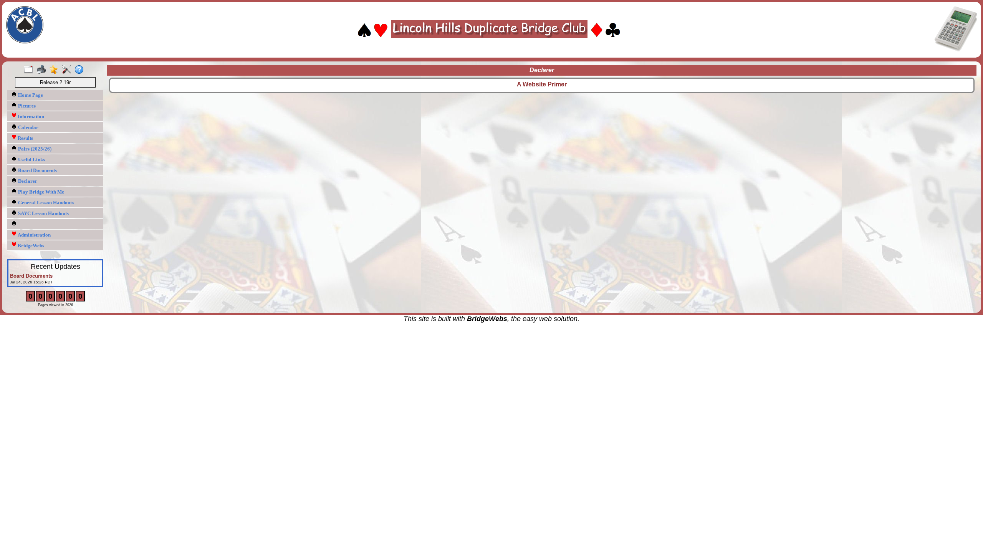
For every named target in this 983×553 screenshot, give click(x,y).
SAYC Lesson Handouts (43, 213)
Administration (34, 235)
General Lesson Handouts (45, 202)
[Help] (80, 70)
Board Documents (37, 170)
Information (30, 116)
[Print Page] (42, 70)
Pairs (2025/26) (34, 149)
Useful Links (31, 159)
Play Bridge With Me (40, 192)
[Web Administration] (68, 70)
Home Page (30, 95)
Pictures (26, 106)
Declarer (27, 181)
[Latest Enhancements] (55, 70)
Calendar (27, 127)
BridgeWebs (30, 245)
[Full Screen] (30, 70)
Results (25, 138)
